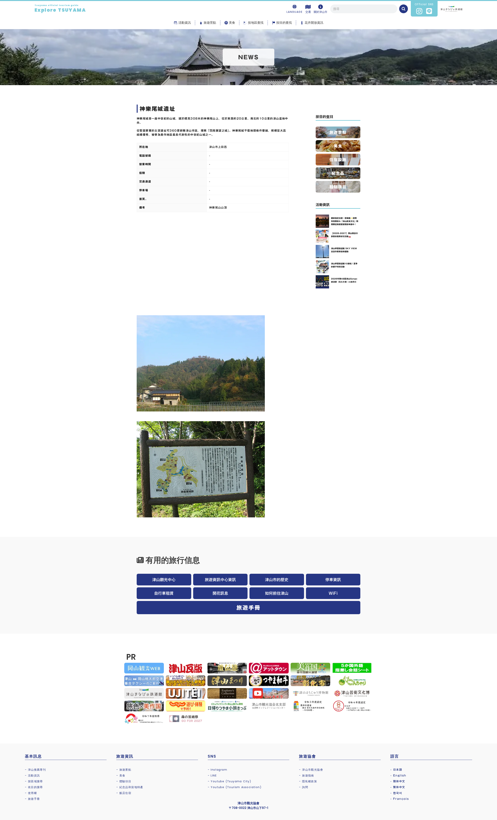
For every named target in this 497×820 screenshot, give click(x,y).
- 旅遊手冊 (32, 799)
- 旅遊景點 (123, 770)
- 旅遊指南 (306, 775)
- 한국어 (396, 793)
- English (398, 775)
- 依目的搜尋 (34, 787)
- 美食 (120, 775)
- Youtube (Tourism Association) (235, 787)
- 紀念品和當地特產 (129, 787)
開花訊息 (220, 593)
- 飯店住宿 (123, 793)
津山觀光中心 (164, 579)
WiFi (333, 593)
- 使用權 (31, 793)
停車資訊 (333, 579)
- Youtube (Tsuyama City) (229, 781)
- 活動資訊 (32, 775)
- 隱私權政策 (308, 781)
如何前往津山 (276, 593)
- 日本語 (396, 770)
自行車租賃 (164, 593)
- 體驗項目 (123, 781)
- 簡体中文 (397, 781)
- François (399, 799)
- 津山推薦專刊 (35, 770)
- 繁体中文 (397, 787)
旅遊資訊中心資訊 (220, 579)
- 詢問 (303, 787)
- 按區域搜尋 (34, 781)
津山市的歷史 (276, 579)
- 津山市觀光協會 (311, 770)
